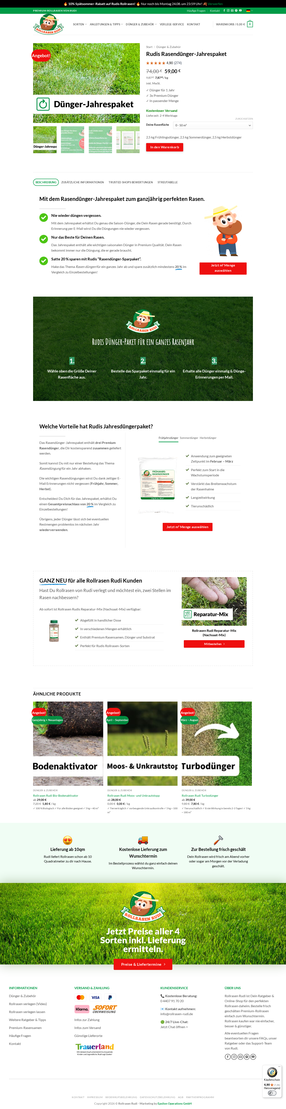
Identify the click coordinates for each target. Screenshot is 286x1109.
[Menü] (279, 1067)
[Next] (132, 83)
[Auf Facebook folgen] (224, 10)
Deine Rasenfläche (157, 124)
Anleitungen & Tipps (105, 24)
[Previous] (40, 83)
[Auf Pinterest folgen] (236, 10)
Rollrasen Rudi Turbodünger (200, 795)
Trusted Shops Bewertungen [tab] (131, 182)
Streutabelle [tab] (168, 182)
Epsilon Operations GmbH (175, 1103)
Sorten (78, 24)
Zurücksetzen (244, 118)
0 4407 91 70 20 (172, 1001)
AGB (181, 1097)
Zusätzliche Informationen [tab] (82, 182)
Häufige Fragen (196, 10)
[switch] (272, 1093)
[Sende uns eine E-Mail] (232, 10)
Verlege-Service (172, 24)
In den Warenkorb (164, 147)
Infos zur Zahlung (86, 1020)
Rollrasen (231, 1006)
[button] (234, 24)
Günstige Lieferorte (88, 1036)
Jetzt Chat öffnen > (174, 1027)
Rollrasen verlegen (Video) (28, 1004)
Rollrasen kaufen (237, 1021)
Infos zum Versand (87, 1028)
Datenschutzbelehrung (157, 1097)
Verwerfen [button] (215, 4)
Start (149, 47)
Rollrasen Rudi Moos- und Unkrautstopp (133, 795)
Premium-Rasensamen (25, 1028)
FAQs (263, 1038)
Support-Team (261, 1043)
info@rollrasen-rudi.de (176, 1014)
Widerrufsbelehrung (121, 1097)
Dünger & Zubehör (140, 24)
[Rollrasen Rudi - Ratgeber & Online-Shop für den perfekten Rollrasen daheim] (49, 24)
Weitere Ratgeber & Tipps (27, 1020)
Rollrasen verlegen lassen (27, 1012)
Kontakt (215, 10)
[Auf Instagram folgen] (228, 10)
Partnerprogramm (200, 1097)
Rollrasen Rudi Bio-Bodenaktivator (55, 795)
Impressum (95, 1097)
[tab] (168, 438)
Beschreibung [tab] (46, 182)
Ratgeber (231, 1043)
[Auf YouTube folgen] (240, 10)
